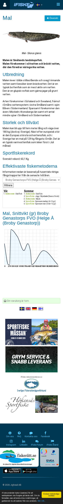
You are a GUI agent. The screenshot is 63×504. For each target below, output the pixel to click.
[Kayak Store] (31, 359)
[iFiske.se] (24, 5)
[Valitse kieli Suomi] (41, 308)
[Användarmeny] (5, 5)
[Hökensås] (31, 403)
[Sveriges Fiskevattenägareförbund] (31, 383)
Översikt (53, 18)
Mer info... (42, 501)
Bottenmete (9, 194)
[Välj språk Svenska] (22, 308)
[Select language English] (28, 308)
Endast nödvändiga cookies (51, 494)
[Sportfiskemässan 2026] (31, 331)
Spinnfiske (30, 196)
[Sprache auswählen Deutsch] (34, 308)
